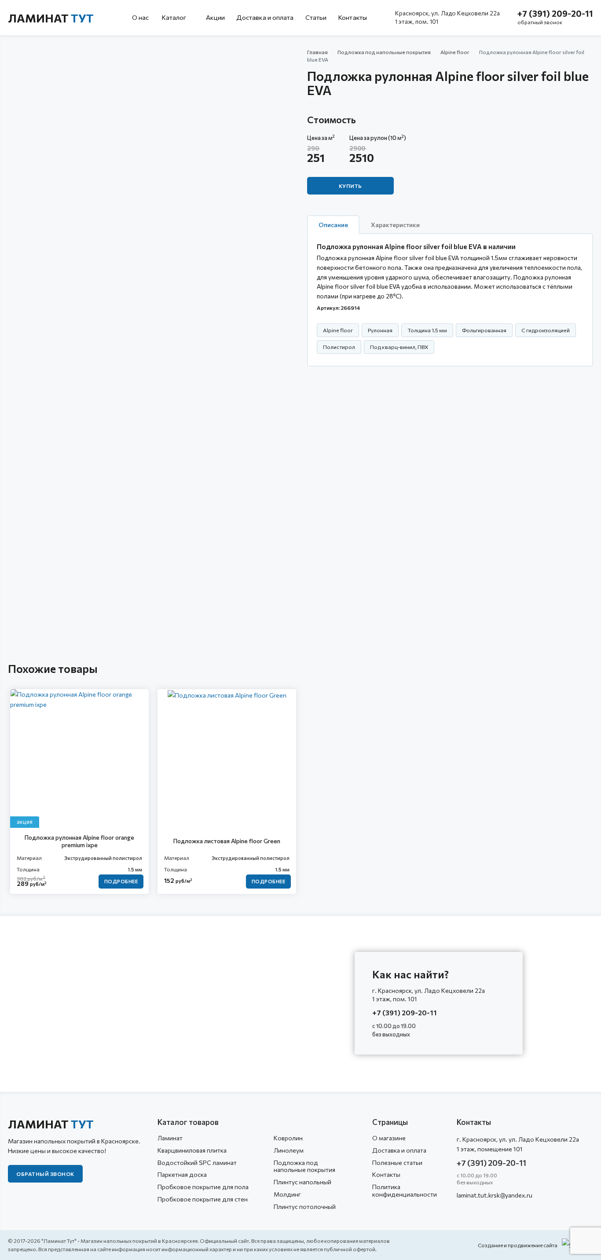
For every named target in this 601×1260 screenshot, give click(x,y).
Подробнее (121, 881)
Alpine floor (454, 52)
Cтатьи (316, 17)
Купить (350, 186)
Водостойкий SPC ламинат (197, 1162)
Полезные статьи (397, 1162)
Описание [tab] (333, 224)
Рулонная (380, 330)
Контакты (352, 17)
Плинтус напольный (302, 1182)
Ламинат (51, 18)
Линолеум (289, 1150)
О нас (140, 17)
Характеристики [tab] (395, 224)
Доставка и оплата (265, 17)
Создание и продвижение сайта (517, 1245)
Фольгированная (484, 330)
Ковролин (288, 1138)
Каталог (174, 17)
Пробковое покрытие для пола (203, 1186)
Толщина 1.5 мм (427, 330)
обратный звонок (539, 22)
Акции (215, 17)
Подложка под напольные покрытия (384, 52)
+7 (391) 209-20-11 (555, 13)
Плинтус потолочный (305, 1206)
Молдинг (287, 1194)
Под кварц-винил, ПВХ (399, 346)
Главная (317, 52)
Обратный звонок (45, 1174)
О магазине (389, 1138)
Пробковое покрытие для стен (203, 1199)
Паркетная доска (182, 1174)
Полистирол (339, 346)
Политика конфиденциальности (404, 1190)
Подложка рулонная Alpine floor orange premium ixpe (79, 841)
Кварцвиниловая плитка (192, 1150)
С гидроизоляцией (545, 330)
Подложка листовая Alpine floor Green (226, 841)
